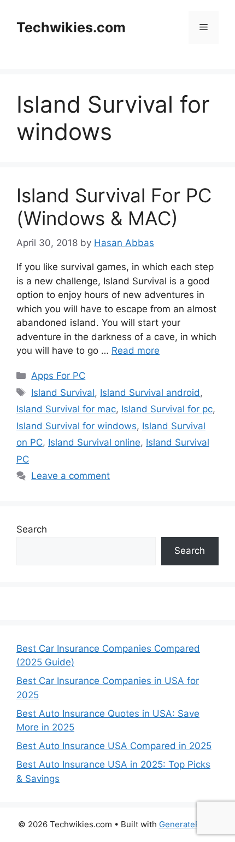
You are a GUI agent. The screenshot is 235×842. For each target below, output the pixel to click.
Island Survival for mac (66, 409)
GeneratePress (188, 824)
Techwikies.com (71, 27)
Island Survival (63, 392)
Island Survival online (94, 442)
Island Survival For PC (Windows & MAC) (114, 207)
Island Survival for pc (167, 409)
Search (31, 529)
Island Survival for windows (76, 425)
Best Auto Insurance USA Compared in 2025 (114, 745)
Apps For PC (58, 375)
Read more (135, 350)
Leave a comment (70, 475)
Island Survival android (150, 392)
